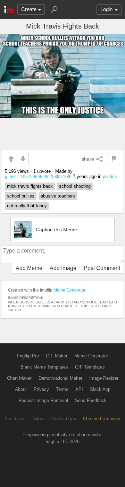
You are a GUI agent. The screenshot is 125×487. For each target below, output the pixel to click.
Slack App (100, 389)
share (88, 159)
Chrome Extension (101, 418)
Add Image (63, 268)
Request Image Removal (43, 400)
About (21, 389)
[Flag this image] (114, 159)
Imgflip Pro (28, 355)
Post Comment (102, 268)
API (79, 389)
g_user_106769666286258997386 (38, 176)
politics (110, 176)
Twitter (38, 418)
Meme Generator (69, 290)
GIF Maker (56, 355)
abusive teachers (58, 196)
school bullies (20, 196)
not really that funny (27, 205)
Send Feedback (91, 400)
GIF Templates (90, 367)
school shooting (75, 186)
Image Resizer (103, 378)
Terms (62, 389)
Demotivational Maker (60, 378)
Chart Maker (19, 378)
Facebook (15, 418)
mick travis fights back (30, 186)
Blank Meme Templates (44, 367)
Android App (64, 418)
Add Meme (29, 268)
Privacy (41, 389)
